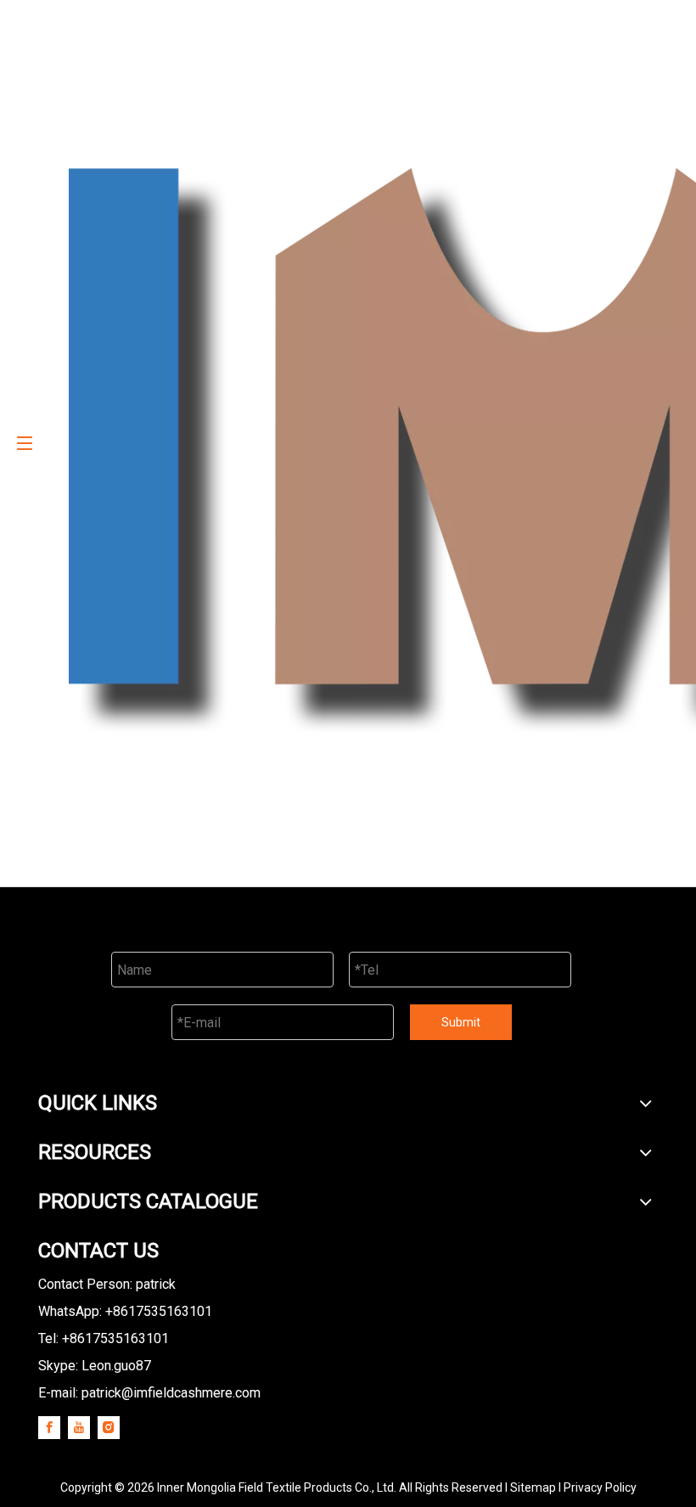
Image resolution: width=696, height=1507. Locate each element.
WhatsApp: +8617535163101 (125, 1311)
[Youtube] (79, 1426)
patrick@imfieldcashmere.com (171, 1393)
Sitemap (533, 1487)
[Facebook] (49, 1426)
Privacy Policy (600, 1487)
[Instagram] (109, 1426)
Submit (460, 1022)
